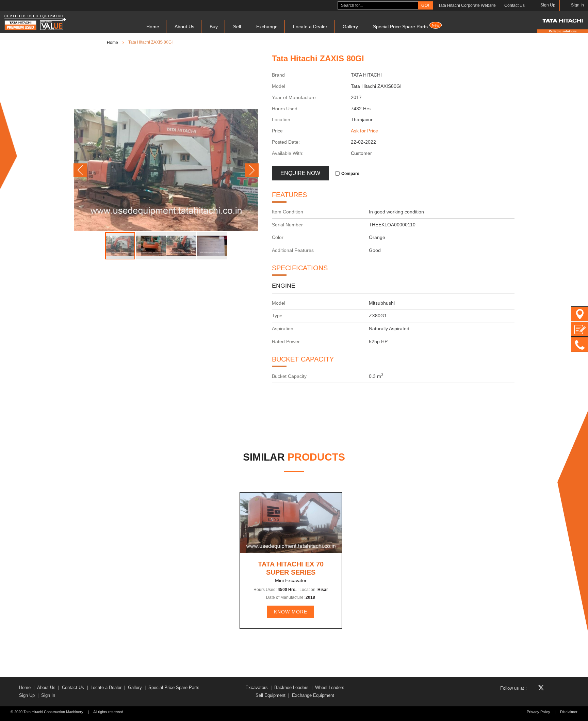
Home (152, 26)
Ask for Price (364, 130)
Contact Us (514, 5)
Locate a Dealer (310, 26)
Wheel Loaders (329, 687)
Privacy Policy (538, 712)
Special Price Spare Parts (406, 26)
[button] (80, 170)
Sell (237, 26)
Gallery (350, 26)
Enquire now (300, 173)
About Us (184, 26)
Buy (214, 26)
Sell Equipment (270, 695)
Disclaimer (568, 712)
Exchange (267, 26)
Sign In (48, 695)
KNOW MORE (290, 611)
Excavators (256, 687)
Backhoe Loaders (291, 687)
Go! (425, 5)
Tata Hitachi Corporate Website (467, 5)
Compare (350, 173)
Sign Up (27, 695)
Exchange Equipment (313, 695)
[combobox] (378, 5)
